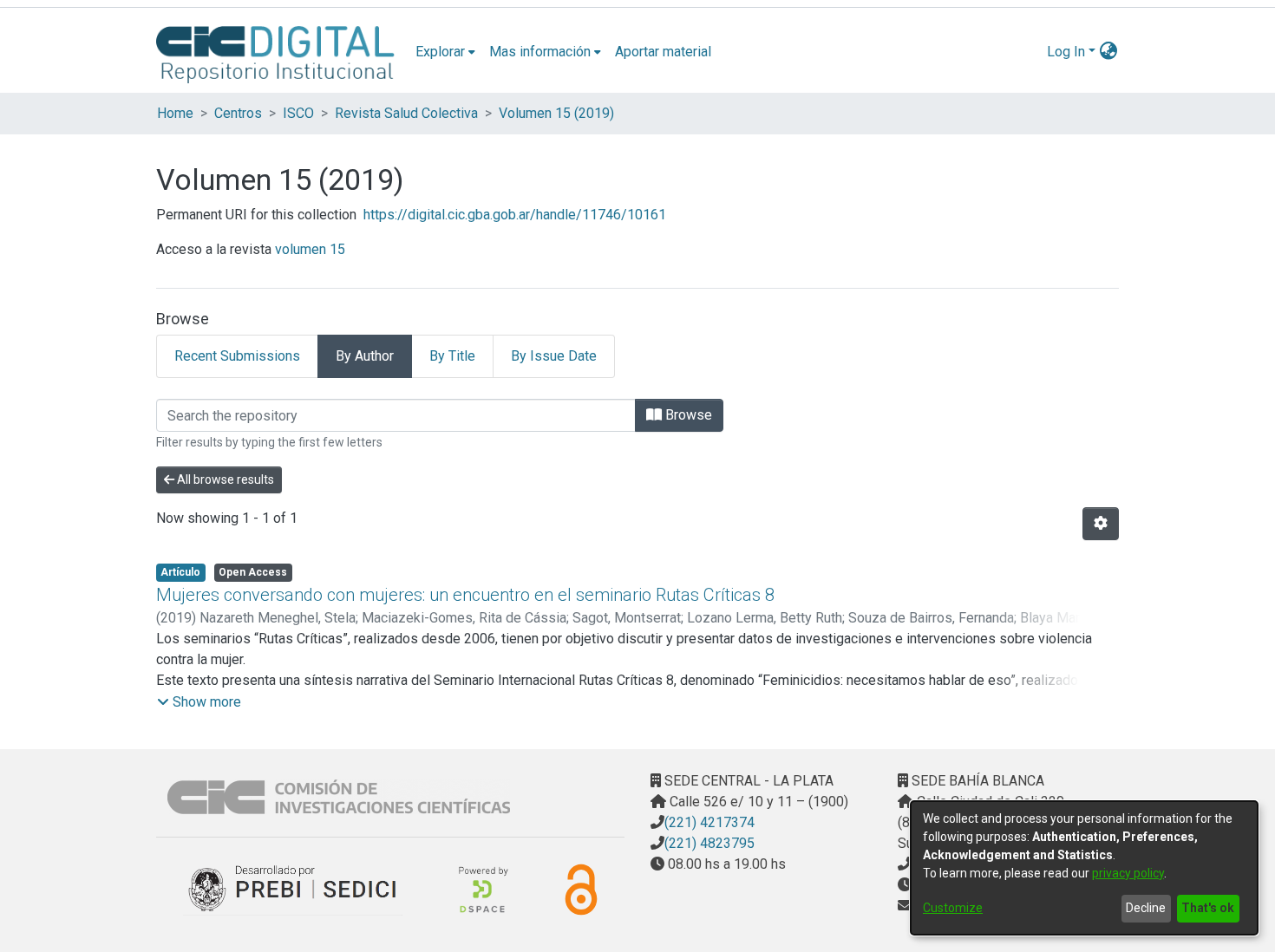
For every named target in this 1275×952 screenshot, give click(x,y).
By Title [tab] (452, 356)
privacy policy (1128, 873)
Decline (1146, 908)
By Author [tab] (365, 356)
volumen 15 (310, 249)
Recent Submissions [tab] (237, 356)
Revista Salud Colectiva (406, 113)
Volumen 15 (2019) (556, 113)
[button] (199, 702)
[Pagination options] (1100, 523)
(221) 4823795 (709, 843)
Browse (687, 415)
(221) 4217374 (709, 822)
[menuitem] (445, 52)
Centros (238, 113)
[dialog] (1084, 868)
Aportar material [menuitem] (663, 51)
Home (175, 113)
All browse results (224, 479)
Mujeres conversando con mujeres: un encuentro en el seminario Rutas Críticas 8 (465, 594)
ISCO (298, 113)
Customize (953, 908)
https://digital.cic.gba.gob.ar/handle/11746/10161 (514, 214)
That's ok (1207, 908)
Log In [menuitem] (1066, 51)
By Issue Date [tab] (554, 356)
